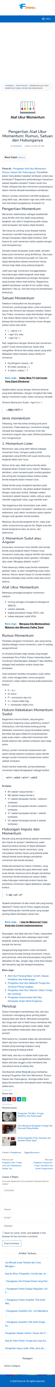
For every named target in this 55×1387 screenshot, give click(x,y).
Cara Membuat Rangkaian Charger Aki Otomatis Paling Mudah (35, 1127)
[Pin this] (14, 1099)
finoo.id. (22, 1381)
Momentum (35, 1152)
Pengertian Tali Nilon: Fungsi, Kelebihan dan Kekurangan (31, 1114)
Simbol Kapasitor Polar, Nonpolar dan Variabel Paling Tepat (34, 1139)
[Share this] (4, 1099)
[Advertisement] (27, 52)
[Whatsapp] (24, 1099)
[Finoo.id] (27, 6)
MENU (48, 19)
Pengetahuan (15, 1152)
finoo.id (26, 1071)
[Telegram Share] (19, 1099)
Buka (21, 157)
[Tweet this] (9, 1099)
